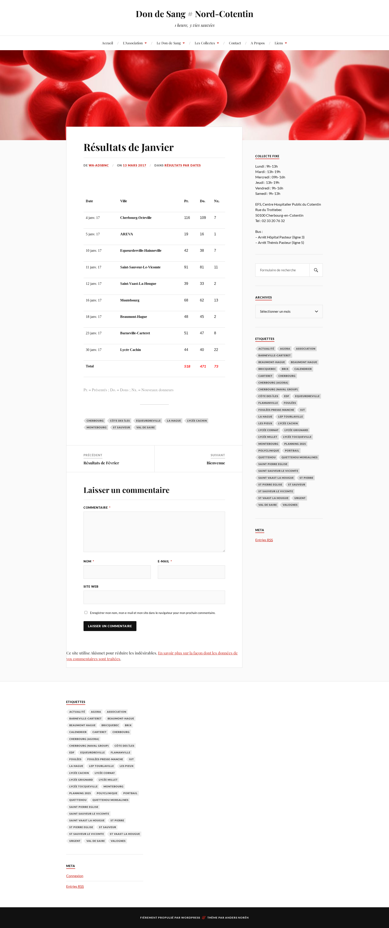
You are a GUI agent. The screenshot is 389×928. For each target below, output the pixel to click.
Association (305, 348)
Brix (285, 368)
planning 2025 (295, 443)
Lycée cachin (197, 420)
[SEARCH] (316, 270)
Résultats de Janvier (129, 146)
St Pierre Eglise (270, 484)
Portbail (292, 450)
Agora (285, 348)
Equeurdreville (148, 420)
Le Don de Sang (169, 42)
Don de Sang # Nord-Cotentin (194, 13)
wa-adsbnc (99, 165)
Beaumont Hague (304, 362)
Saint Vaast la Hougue (276, 477)
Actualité (266, 348)
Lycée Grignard (296, 430)
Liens (279, 42)
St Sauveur (121, 427)
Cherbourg (95, 420)
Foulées (290, 402)
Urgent (300, 498)
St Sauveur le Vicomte (275, 491)
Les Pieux (265, 423)
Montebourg (97, 427)
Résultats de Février (101, 462)
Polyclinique (268, 450)
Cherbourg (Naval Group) (278, 389)
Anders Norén (237, 917)
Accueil (107, 42)
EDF (286, 396)
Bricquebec (267, 368)
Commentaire (97, 507)
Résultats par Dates (183, 165)
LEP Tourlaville (290, 416)
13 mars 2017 (134, 165)
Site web (91, 586)
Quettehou (267, 457)
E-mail (165, 561)
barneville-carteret (274, 355)
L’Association (133, 42)
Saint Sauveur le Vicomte (278, 470)
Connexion (74, 876)
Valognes (290, 504)
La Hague (174, 420)
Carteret (265, 375)
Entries (264, 540)
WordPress (190, 917)
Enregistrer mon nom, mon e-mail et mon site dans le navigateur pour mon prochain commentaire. (152, 613)
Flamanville (268, 402)
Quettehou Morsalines (300, 457)
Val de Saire (145, 427)
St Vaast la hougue (273, 498)
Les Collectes (205, 42)
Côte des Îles (120, 420)
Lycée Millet (267, 436)
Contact (235, 42)
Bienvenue (216, 462)
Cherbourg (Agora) (273, 382)
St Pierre (306, 477)
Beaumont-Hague (271, 362)
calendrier (303, 368)
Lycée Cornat (268, 430)
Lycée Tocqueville (297, 436)
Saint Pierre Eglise (272, 464)
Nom (89, 561)
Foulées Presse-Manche (276, 409)
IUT (302, 409)
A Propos (258, 42)
